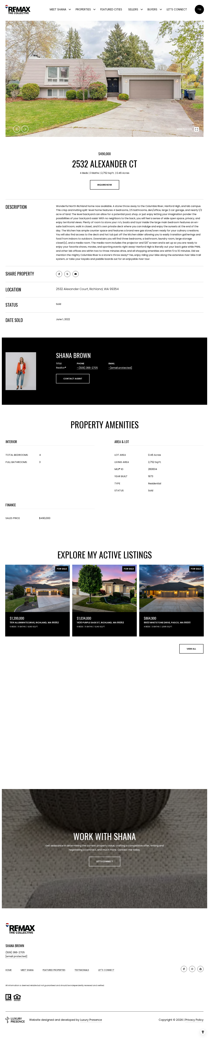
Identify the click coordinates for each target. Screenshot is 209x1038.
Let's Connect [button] (104, 861)
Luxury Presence (91, 1020)
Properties (83, 9)
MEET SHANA (27, 970)
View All (191, 648)
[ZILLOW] (200, 969)
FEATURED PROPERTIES (54, 970)
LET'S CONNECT (106, 970)
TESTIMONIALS (82, 970)
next (24, 129)
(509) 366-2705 (88, 367)
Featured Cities (111, 9)
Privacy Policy (194, 1020)
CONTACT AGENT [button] (72, 378)
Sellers (133, 9)
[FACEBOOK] (184, 969)
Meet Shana (58, 9)
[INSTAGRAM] (192, 969)
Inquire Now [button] (104, 184)
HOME (9, 970)
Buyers (152, 9)
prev (16, 129)
